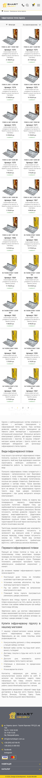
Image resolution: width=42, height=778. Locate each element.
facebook (7, 749)
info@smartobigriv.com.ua (14, 739)
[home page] (2, 11)
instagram (8, 752)
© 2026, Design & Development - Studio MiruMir (21, 777)
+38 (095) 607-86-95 (12, 742)
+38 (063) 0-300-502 (12, 745)
